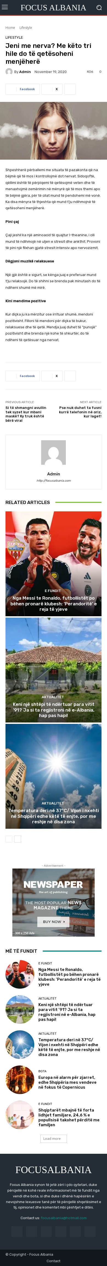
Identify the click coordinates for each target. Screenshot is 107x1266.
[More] (70, 89)
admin (25, 72)
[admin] (9, 71)
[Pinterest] (60, 1231)
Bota (42, 1071)
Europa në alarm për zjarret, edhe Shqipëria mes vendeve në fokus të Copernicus (67, 1082)
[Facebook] (17, 1231)
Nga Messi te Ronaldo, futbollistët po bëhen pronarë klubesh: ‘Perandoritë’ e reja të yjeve (53, 603)
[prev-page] (8, 839)
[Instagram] (31, 1231)
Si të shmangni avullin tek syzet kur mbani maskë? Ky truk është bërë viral (25, 414)
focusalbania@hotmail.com (64, 1218)
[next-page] (17, 839)
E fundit (53, 591)
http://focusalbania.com (53, 480)
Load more (52, 1138)
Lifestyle (25, 27)
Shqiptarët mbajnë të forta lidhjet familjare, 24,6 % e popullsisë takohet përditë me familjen (69, 1117)
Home (10, 27)
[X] (90, 1231)
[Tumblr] (75, 1231)
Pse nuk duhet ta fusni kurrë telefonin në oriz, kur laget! (80, 412)
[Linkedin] (46, 1231)
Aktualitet (53, 697)
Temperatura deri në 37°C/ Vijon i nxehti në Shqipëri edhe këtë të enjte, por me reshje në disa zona (53, 816)
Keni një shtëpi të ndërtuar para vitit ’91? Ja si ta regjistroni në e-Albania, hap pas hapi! (53, 710)
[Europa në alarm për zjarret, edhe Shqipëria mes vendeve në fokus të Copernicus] (19, 1079)
